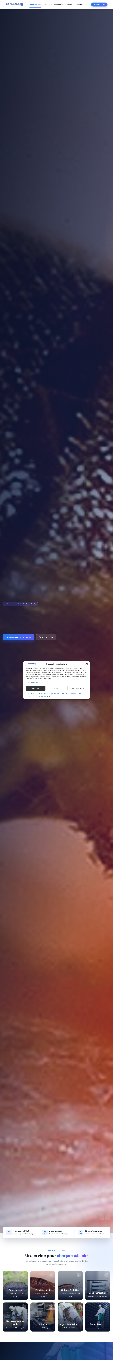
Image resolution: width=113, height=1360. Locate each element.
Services (46, 4)
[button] (86, 664)
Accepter (35, 688)
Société (68, 4)
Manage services (32, 682)
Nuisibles (58, 4)
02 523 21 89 (47, 637)
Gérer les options (77, 688)
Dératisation (34, 4)
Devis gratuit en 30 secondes (18, 637)
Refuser (56, 688)
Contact (79, 4)
